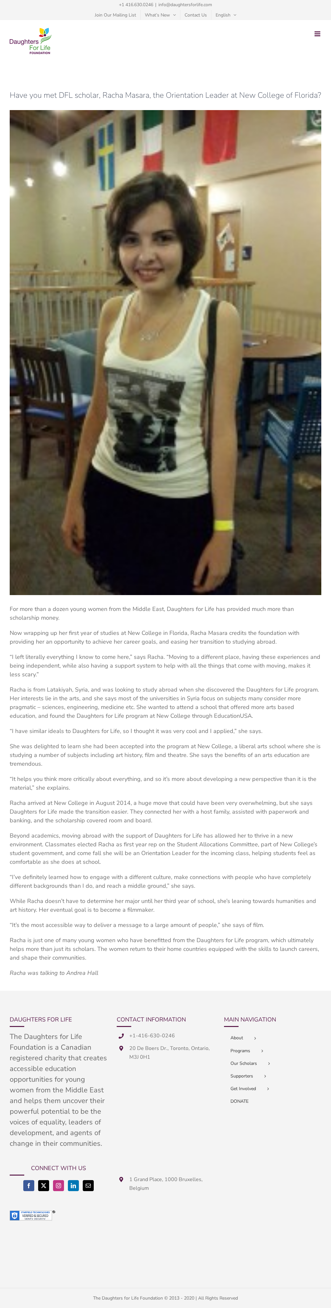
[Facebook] (28, 1185)
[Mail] (88, 1185)
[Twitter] (43, 1185)
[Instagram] (58, 1185)
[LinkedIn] (73, 1185)
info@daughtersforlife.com (185, 5)
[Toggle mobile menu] (318, 33)
